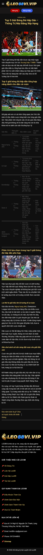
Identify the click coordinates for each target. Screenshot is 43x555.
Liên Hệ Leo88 (10, 471)
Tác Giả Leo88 (10, 481)
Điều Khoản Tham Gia (12, 495)
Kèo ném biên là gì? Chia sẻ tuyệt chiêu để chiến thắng (11, 414)
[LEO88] (21, 4)
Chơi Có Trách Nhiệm (12, 510)
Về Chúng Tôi (9, 466)
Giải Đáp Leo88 (10, 476)
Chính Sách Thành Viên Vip (14, 505)
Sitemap (7, 541)
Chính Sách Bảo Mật (12, 500)
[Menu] (3, 3)
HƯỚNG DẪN (21, 17)
